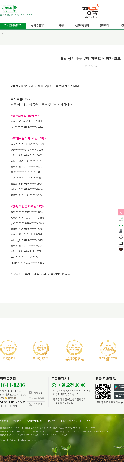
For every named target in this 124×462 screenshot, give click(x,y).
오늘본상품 (121, 237)
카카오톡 (121, 250)
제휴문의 (4, 421)
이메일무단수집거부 (69, 421)
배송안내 (121, 218)
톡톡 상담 (38, 392)
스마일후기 (121, 225)
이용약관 (51, 421)
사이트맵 (87, 421)
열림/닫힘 (121, 212)
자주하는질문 (38, 398)
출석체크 (121, 231)
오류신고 (17, 421)
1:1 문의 (121, 243)
